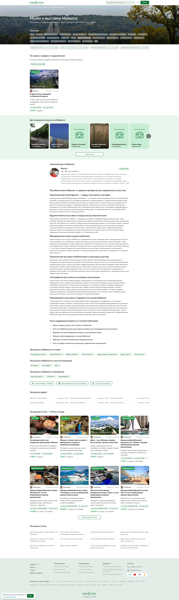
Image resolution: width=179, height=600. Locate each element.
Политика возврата (60, 569)
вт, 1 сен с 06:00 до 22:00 (84, 506)
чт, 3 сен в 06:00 (47, 453)
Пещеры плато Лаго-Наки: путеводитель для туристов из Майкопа (135, 547)
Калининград (88, 581)
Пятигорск (58, 581)
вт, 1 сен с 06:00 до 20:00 (53, 508)
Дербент (104, 585)
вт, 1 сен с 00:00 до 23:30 (114, 508)
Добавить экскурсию (36, 573)
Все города (118, 585)
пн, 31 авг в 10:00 (139, 458)
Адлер (72, 581)
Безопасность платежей (61, 566)
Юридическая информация (62, 572)
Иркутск (111, 585)
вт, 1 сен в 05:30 (78, 453)
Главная (32, 7)
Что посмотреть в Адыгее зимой (71, 539)
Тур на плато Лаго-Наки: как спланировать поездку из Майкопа (72, 533)
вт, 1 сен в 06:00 (35, 453)
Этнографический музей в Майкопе (102, 539)
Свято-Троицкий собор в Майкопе (102, 532)
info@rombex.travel (135, 570)
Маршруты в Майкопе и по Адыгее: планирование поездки (42, 540)
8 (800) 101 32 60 (136, 567)
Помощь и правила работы (86, 572)
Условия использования (85, 566)
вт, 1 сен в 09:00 (48, 107)
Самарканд (123, 581)
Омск (99, 585)
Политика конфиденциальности (112, 574)
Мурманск (80, 585)
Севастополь (114, 581)
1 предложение (123, 168)
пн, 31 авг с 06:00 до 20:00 (38, 508)
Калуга (138, 581)
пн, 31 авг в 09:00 (35, 107)
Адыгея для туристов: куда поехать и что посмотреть (44, 533)
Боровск (93, 585)
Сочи (52, 581)
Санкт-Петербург (104, 581)
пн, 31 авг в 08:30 (126, 458)
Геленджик (62, 585)
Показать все (89, 154)
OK (30, 596)
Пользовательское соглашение (112, 566)
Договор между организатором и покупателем (113, 570)
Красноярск (131, 581)
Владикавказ (33, 585)
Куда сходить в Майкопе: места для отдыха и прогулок (133, 540)
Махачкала (66, 581)
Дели (143, 581)
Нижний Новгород (52, 585)
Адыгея (39, 7)
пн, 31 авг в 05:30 (66, 453)
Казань (96, 581)
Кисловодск (79, 581)
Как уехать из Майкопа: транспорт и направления (42, 547)
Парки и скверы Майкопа (68, 545)
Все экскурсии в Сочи (89, 517)
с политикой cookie (9, 597)
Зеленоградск (71, 585)
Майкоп (46, 7)
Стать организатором (85, 569)
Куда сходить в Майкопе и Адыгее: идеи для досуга (134, 533)
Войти (145, 2)
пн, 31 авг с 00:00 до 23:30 (99, 508)
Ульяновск (42, 585)
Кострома (87, 585)
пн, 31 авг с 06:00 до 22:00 (69, 506)
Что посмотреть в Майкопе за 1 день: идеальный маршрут (103, 547)
